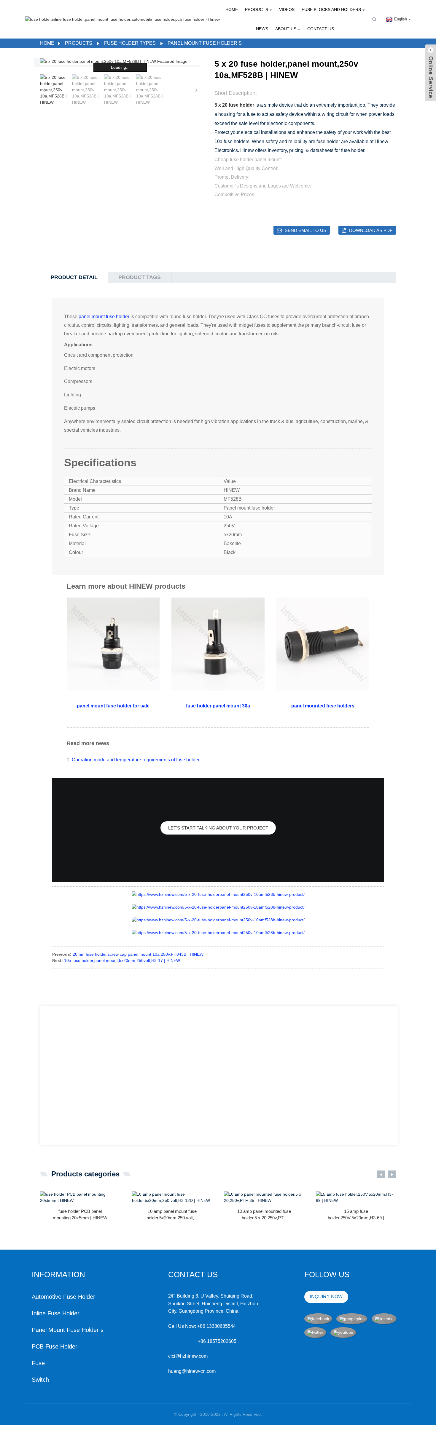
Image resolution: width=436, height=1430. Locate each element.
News (262, 28)
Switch (40, 1379)
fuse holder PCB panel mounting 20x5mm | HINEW (80, 1215)
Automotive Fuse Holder (63, 1296)
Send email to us (305, 230)
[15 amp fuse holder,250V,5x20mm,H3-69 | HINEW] (356, 1197)
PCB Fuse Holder (54, 1346)
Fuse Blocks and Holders (331, 9)
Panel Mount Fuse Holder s (205, 43)
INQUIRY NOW (326, 1296)
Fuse (38, 1363)
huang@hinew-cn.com (192, 1371)
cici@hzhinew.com (188, 1356)
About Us (285, 28)
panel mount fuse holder (104, 316)
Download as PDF (370, 230)
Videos (287, 9)
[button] (196, 90)
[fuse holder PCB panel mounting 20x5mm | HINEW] (80, 1197)
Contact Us (320, 28)
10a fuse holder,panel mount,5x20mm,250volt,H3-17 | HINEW (122, 960)
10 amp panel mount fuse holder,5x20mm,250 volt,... (172, 1215)
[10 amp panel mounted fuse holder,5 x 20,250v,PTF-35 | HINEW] (264, 1197)
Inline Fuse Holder (55, 1313)
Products (256, 9)
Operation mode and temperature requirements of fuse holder (136, 759)
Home (231, 9)
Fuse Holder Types (130, 43)
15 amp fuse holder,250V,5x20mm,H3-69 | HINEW (356, 1215)
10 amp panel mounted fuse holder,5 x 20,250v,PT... (264, 1215)
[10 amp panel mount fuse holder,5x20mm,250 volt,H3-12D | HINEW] (172, 1197)
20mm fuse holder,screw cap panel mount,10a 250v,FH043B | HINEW (138, 954)
